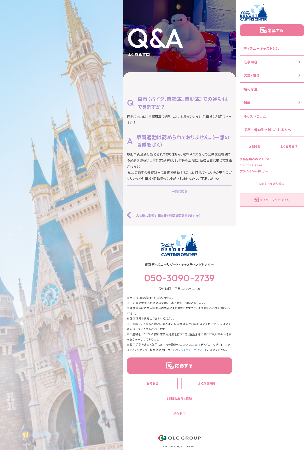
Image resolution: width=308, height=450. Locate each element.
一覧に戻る (179, 191)
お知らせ (255, 146)
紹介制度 (179, 413)
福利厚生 (251, 89)
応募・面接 (252, 75)
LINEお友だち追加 (272, 183)
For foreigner (251, 165)
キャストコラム (255, 116)
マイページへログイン (275, 200)
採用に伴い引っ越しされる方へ (267, 129)
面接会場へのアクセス (254, 159)
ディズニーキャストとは (261, 48)
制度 (247, 102)
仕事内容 (251, 62)
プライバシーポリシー (254, 171)
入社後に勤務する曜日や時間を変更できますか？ (168, 215)
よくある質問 (289, 146)
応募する (275, 30)
